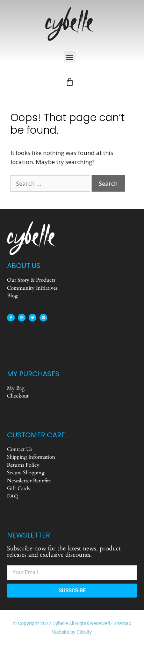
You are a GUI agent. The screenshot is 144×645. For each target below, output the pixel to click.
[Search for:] (51, 183)
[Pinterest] (43, 317)
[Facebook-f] (11, 317)
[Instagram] (22, 317)
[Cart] (69, 81)
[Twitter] (32, 317)
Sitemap (122, 623)
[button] (69, 57)
